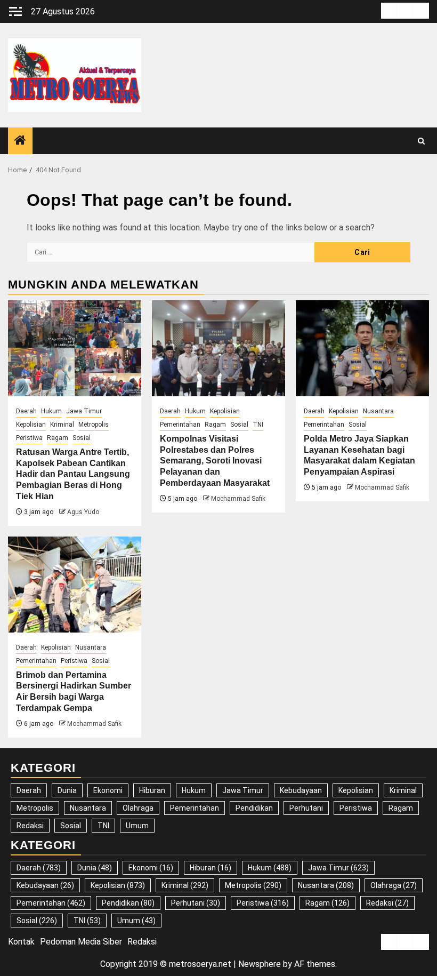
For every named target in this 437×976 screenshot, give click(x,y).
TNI (258, 424)
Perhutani (306, 808)
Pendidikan (254, 808)
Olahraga (138, 808)
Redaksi (30, 825)
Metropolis (93, 424)
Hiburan (152, 790)
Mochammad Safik (238, 498)
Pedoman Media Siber (81, 942)
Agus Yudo (83, 512)
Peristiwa (29, 438)
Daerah (26, 411)
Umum (137, 825)
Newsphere (259, 964)
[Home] (20, 141)
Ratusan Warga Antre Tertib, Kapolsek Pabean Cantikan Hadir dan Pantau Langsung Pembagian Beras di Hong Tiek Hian (73, 474)
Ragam (57, 438)
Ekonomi (108, 790)
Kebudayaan (301, 790)
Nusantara (378, 411)
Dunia (67, 790)
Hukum (51, 411)
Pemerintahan (180, 424)
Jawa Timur (84, 411)
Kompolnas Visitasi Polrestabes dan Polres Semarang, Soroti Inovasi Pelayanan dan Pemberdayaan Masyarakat (215, 460)
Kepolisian (31, 424)
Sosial (81, 438)
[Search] (421, 141)
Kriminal (62, 424)
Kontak (21, 942)
